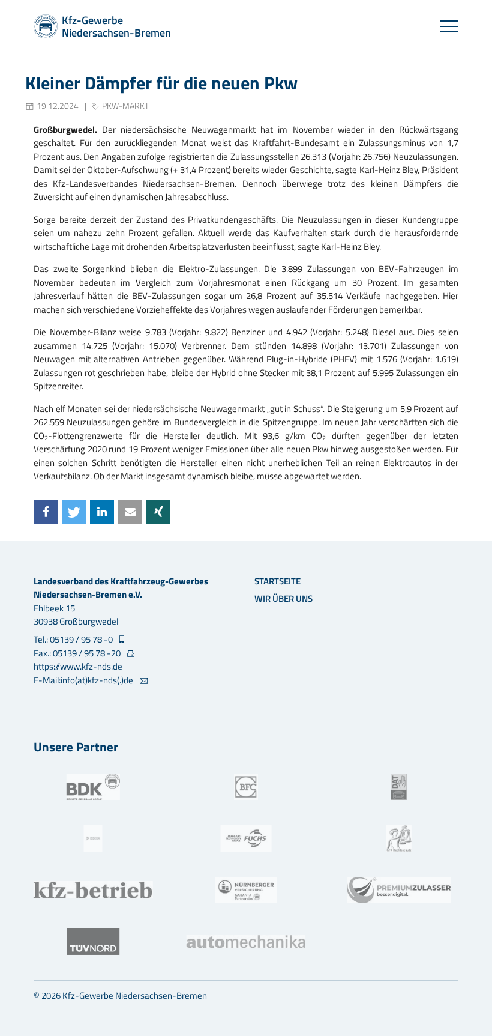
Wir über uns (283, 598)
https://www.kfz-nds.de (78, 666)
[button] (46, 512)
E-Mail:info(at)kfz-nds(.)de (84, 680)
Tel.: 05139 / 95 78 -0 (74, 639)
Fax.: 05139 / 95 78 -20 (78, 653)
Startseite (277, 581)
